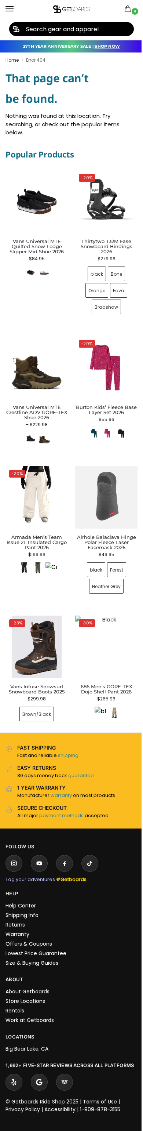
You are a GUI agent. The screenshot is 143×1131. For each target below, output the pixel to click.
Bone (112, 271)
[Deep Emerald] (89, 428)
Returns (15, 913)
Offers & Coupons (29, 932)
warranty (61, 784)
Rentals (15, 999)
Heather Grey (102, 578)
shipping (68, 744)
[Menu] (16, 9)
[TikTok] (89, 852)
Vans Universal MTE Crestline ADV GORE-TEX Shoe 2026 (35, 406)
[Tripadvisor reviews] (64, 1078)
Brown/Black (35, 703)
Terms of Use (100, 1097)
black (93, 271)
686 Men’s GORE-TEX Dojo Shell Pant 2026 (102, 678)
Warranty (17, 923)
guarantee (81, 764)
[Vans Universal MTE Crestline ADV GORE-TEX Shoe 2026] (35, 364)
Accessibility (60, 1105)
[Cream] (50, 560)
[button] (129, 9)
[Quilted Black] (31, 272)
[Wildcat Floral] (103, 428)
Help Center (21, 894)
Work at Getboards (30, 1009)
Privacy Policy (23, 1105)
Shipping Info (22, 904)
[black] (23, 560)
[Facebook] (64, 852)
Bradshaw (102, 304)
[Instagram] (14, 852)
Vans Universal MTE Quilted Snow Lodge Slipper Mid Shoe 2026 (37, 246)
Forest (112, 561)
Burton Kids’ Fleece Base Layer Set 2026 (102, 404)
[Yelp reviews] (14, 1078)
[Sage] (110, 701)
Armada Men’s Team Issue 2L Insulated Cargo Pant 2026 (35, 534)
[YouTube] (39, 852)
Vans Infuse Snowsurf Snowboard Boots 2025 (35, 678)
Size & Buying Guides (32, 952)
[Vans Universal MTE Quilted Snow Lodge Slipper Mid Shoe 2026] (37, 201)
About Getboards (28, 980)
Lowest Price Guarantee (36, 942)
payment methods (61, 804)
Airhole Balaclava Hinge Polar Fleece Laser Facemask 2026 (102, 534)
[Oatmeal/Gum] (44, 272)
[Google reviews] (39, 1078)
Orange (92, 287)
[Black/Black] (29, 433)
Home (12, 60)
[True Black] (116, 428)
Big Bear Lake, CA (27, 1037)
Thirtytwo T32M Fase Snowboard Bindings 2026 (102, 243)
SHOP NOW (107, 46)
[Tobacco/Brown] (43, 433)
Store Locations (25, 990)
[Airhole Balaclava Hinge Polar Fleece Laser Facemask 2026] (102, 491)
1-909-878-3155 (100, 1105)
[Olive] (36, 560)
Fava (114, 287)
